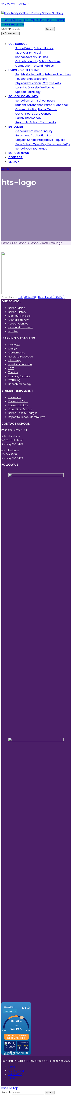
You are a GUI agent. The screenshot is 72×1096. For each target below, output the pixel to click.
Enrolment (14, 397)
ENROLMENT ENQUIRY (14, 20)
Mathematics (16, 352)
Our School (19, 243)
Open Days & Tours (20, 409)
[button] (13, 162)
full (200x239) (27, 297)
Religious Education (20, 356)
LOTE (11, 368)
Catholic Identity (18, 320)
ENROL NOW (16, 25)
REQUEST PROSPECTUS (42, 20)
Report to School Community (26, 417)
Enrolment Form (18, 401)
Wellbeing (14, 380)
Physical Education (20, 364)
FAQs (11, 1078)
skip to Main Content (15, 4)
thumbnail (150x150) (51, 297)
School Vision (39, 243)
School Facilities (18, 323)
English (12, 349)
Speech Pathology (19, 384)
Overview (14, 345)
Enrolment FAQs (18, 405)
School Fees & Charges (22, 413)
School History (17, 312)
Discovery (14, 360)
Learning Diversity (19, 376)
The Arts (13, 372)
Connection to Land (20, 327)
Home (5, 243)
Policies (13, 331)
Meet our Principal (19, 316)
